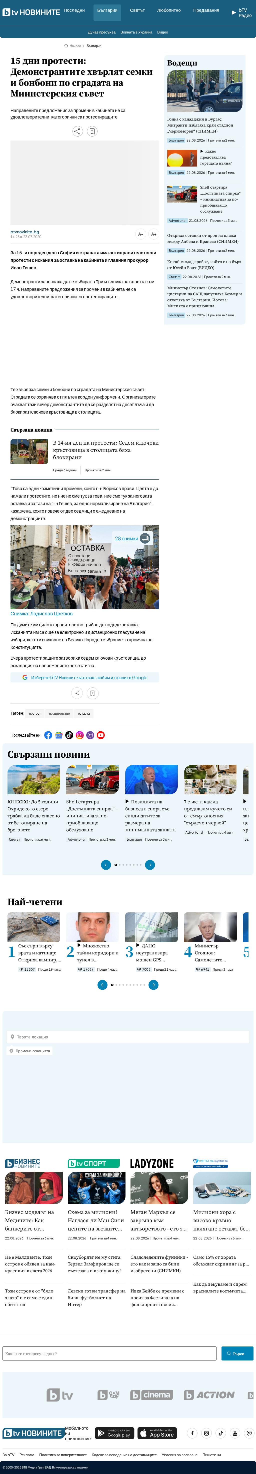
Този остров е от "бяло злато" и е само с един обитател (29, 1297)
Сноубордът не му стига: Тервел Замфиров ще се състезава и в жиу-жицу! (95, 1264)
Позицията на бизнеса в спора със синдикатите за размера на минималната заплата (150, 815)
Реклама (27, 1454)
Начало (75, 46)
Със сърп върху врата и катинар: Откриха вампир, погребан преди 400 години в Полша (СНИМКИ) (39, 952)
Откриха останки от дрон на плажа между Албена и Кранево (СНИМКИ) (203, 238)
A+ (153, 234)
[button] (106, 865)
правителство (59, 713)
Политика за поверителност (63, 1454)
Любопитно (169, 10)
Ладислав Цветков (51, 613)
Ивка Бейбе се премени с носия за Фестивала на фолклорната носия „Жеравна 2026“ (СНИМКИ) (159, 1298)
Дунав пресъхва (102, 32)
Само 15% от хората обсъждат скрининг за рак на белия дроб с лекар (221, 1260)
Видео (162, 32)
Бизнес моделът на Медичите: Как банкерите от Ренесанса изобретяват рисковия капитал (29, 1220)
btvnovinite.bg (24, 232)
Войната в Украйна (136, 32)
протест (35, 713)
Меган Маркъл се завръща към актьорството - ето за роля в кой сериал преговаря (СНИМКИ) (158, 1220)
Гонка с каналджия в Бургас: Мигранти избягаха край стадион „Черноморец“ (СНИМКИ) (200, 125)
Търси (238, 1353)
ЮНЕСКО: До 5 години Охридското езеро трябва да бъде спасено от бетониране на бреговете (34, 815)
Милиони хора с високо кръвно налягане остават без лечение (220, 1220)
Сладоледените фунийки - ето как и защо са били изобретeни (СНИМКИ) (159, 1264)
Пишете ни (211, 1454)
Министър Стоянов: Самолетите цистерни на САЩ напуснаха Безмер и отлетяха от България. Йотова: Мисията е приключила (204, 297)
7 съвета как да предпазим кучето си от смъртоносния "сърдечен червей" (208, 812)
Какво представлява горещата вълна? (216, 157)
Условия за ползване (180, 1454)
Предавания (206, 10)
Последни (74, 10)
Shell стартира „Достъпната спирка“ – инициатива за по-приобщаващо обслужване (220, 199)
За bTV (8, 1454)
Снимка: (20, 613)
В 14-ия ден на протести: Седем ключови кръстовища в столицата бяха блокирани (106, 450)
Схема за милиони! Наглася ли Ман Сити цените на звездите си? (96, 1220)
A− (141, 234)
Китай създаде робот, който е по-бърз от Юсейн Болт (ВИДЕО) (204, 264)
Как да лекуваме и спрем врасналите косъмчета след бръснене (220, 1287)
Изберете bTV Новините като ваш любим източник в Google (89, 677)
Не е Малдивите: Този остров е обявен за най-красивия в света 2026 (30, 1264)
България (107, 10)
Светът (137, 10)
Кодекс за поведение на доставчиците (124, 1454)
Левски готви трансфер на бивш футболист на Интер (97, 1297)
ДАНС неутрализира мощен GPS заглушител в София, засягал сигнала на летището (153, 952)
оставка (84, 713)
